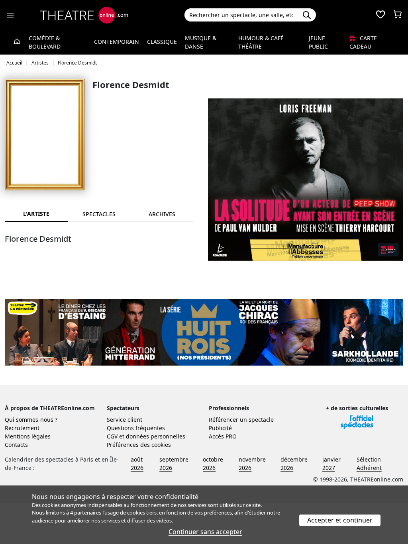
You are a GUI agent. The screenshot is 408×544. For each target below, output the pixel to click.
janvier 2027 (331, 464)
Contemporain (116, 41)
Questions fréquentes (136, 428)
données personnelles (155, 436)
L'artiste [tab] (36, 213)
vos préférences (213, 512)
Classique (162, 41)
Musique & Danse (200, 42)
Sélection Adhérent (369, 464)
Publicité (220, 428)
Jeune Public (318, 42)
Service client (124, 419)
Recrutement (22, 428)
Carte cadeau (363, 42)
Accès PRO (223, 436)
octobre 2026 (213, 464)
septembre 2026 (173, 464)
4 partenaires (85, 512)
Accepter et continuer (340, 520)
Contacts (16, 444)
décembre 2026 (294, 464)
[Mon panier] (398, 15)
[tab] (99, 214)
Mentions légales (28, 436)
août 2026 (137, 464)
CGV (112, 436)
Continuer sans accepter (205, 531)
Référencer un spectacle (241, 419)
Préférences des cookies (139, 444)
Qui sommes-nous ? (31, 419)
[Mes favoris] (380, 15)
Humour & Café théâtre (261, 42)
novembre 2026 (252, 464)
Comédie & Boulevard (45, 42)
